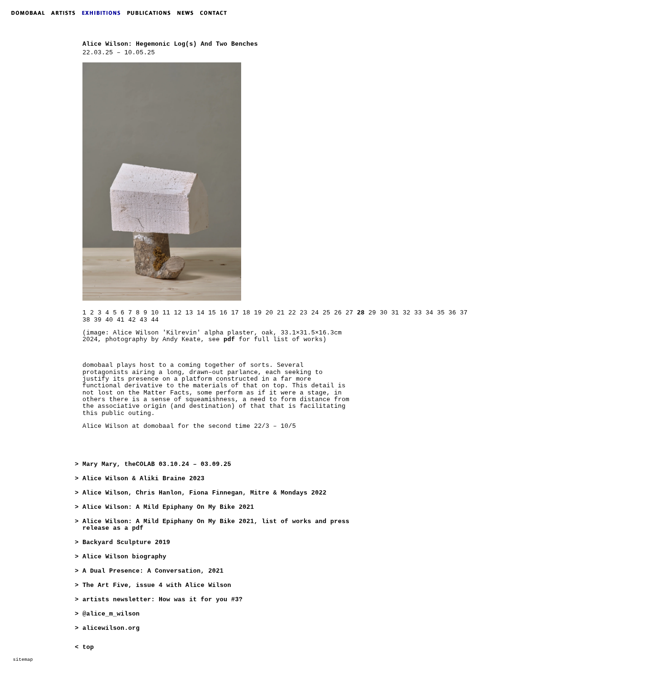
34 (429, 312)
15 (212, 312)
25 (326, 312)
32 (406, 312)
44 (155, 319)
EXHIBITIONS (102, 13)
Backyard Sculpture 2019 (126, 542)
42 (132, 319)
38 (86, 319)
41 (120, 319)
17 (235, 312)
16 (223, 312)
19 (258, 312)
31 (395, 312)
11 (166, 312)
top (88, 647)
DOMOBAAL (25, 13)
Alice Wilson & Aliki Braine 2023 (143, 478)
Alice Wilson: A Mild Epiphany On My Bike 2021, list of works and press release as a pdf (215, 525)
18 (246, 312)
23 (303, 312)
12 (178, 312)
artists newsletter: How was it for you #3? (162, 599)
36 (452, 312)
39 (98, 319)
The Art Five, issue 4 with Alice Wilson (156, 585)
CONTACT (216, 13)
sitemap (23, 659)
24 (315, 312)
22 (292, 312)
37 (464, 312)
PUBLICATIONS (152, 13)
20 (269, 312)
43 (143, 319)
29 (372, 312)
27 (349, 312)
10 (155, 312)
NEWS (188, 13)
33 (418, 312)
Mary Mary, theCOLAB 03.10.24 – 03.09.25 (156, 464)
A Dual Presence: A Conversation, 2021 (153, 571)
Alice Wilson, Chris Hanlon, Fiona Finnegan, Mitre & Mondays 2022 (204, 492)
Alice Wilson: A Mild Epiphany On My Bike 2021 (168, 507)
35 (441, 312)
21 (281, 312)
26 (338, 312)
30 (383, 312)
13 (189, 312)
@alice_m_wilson (111, 613)
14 (200, 312)
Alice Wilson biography (124, 556)
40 (109, 319)
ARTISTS (65, 13)
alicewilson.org (111, 628)
